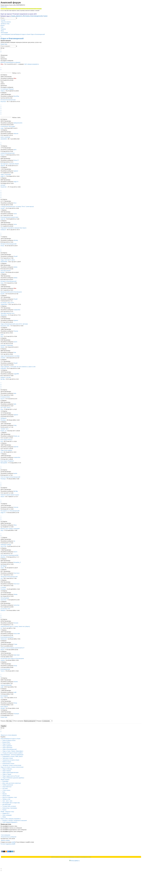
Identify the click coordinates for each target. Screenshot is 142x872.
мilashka (3, 557)
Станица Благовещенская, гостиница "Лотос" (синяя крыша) (17, 206)
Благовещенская (5, 669)
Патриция (16, 713)
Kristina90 (3, 368)
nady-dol (3, 219)
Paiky (15, 425)
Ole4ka (2, 347)
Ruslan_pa (3, 431)
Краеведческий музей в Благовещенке (11, 292)
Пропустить (4, 7)
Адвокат (16, 171)
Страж (15, 644)
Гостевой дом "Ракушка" (7, 89)
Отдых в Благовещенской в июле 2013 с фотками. (14, 324)
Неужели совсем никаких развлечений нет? (12, 648)
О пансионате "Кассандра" (8, 126)
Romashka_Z (17, 562)
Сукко (45, 16)
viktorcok (16, 133)
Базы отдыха (4, 706)
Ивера (2, 649)
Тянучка (16, 331)
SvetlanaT (3, 229)
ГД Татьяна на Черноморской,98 (9, 555)
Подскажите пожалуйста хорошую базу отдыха (13, 228)
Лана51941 (4, 187)
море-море (17, 655)
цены (2, 334)
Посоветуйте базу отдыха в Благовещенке (12, 658)
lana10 (15, 552)
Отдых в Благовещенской (12, 38)
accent (15, 342)
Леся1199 (3, 546)
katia (15, 393)
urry (2, 452)
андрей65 (16, 374)
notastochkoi (4, 304)
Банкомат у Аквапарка (7, 345)
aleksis (15, 267)
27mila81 (3, 358)
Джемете (19, 16)
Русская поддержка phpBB (8, 844)
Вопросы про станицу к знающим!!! (10, 528)
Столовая (3, 587)
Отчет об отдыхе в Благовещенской (10, 477)
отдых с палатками (6, 174)
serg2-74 (3, 176)
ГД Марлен (4, 418)
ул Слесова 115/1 (5, 608)
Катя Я (2, 398)
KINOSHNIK (4, 261)
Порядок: (39, 721)
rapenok (3, 165)
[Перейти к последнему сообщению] (19, 96)
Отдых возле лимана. (6, 450)
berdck (15, 473)
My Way (3, 379)
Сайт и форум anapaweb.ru (31, 64)
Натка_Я (3, 155)
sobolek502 (4, 139)
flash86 (2, 272)
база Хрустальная (6, 270)
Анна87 (3, 208)
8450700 (16, 447)
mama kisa (3, 600)
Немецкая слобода (6, 544)
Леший (15, 256)
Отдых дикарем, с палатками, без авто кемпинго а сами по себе (18, 366)
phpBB (13, 842)
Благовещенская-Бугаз (7, 637)
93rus (15, 525)
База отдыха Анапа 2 (6, 439)
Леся (15, 203)
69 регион (3, 101)
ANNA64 (3, 610)
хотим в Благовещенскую (8, 153)
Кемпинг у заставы (6, 377)
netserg (3, 660)
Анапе (13, 16)
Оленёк (16, 681)
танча (15, 213)
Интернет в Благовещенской (8, 244)
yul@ (2, 687)
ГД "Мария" (4, 566)
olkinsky (16, 240)
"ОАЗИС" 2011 (5, 429)
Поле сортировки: (19, 721)
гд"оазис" (3, 185)
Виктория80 (4, 463)
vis (14, 541)
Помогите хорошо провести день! (10, 495)
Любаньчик (4, 639)
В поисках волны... (6, 397)
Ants (15, 352)
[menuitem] (6, 22)
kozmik (2, 293)
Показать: (3, 721)
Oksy (2, 530)
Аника (2, 568)
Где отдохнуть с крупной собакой (10, 164)
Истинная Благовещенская (8, 100)
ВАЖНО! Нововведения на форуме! (10, 62)
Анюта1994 (17, 633)
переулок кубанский (6, 685)
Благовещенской (36, 16)
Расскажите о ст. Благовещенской (10, 511)
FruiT (2, 697)
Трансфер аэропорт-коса (7, 313)
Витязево (26, 16)
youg (2, 128)
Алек (2, 283)
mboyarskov (4, 315)
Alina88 (3, 708)
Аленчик (16, 507)
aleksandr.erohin (18, 123)
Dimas (2, 245)
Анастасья (16, 573)
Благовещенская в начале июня (9, 217)
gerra (15, 149)
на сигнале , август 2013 (7, 302)
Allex (2, 64)
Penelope (3, 420)
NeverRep (16, 96)
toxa (2, 336)
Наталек (16, 623)
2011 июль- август (6, 407)
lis (1, 628)
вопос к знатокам (5, 137)
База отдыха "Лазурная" (7, 461)
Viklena (3, 91)
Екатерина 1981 (5, 326)
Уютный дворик (5, 598)
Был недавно (4, 696)
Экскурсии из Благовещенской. (9, 576)
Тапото (2, 671)
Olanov (2, 496)
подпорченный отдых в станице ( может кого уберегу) (15, 626)
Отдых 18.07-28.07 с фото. (8, 260)
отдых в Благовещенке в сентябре (10, 356)
